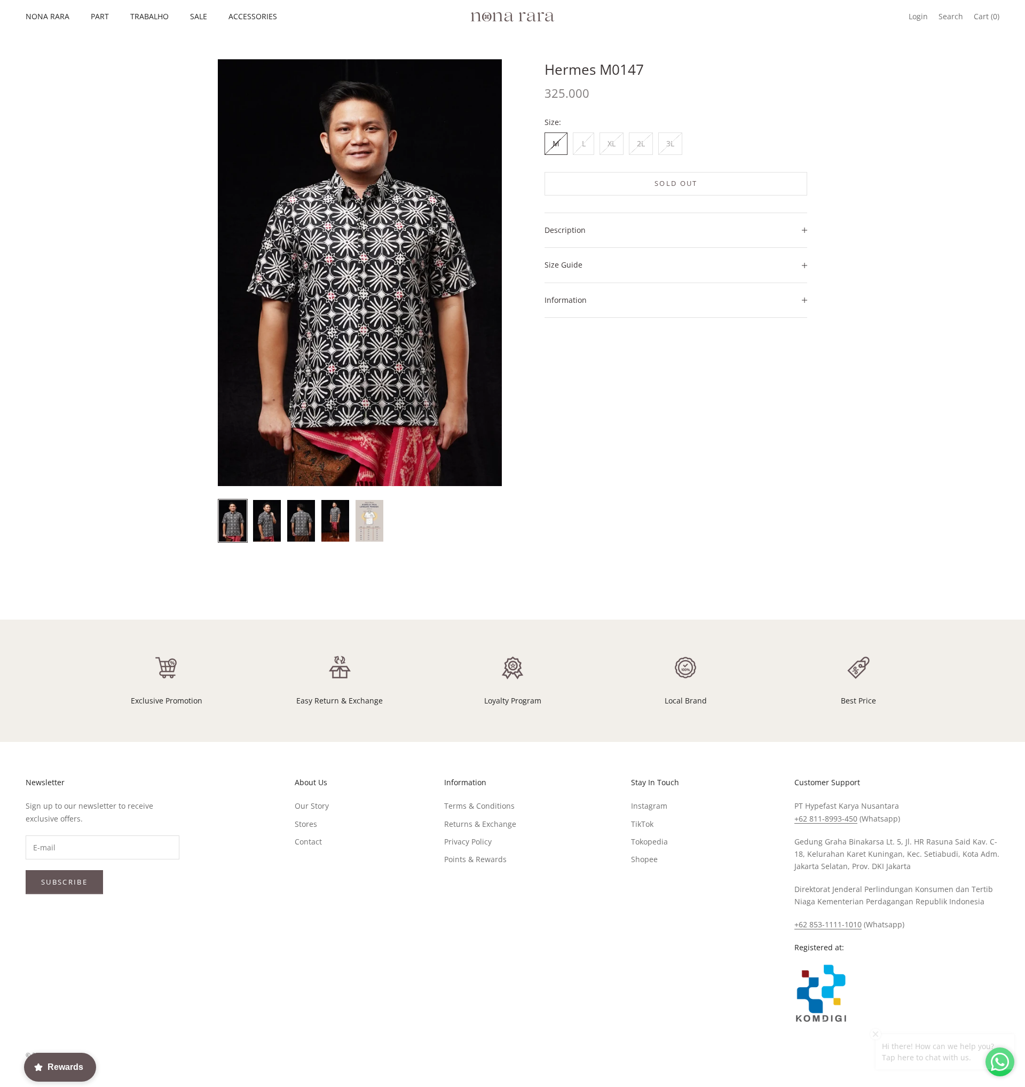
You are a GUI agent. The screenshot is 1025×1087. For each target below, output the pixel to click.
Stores (306, 824)
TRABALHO (149, 16)
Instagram (649, 806)
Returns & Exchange (480, 824)
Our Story (312, 806)
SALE (198, 16)
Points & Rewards (475, 859)
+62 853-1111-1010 (828, 924)
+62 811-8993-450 (825, 819)
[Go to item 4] (335, 521)
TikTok (642, 824)
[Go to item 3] (301, 521)
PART (100, 16)
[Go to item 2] (267, 521)
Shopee (644, 859)
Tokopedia (649, 841)
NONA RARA (47, 16)
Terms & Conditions (479, 806)
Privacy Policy (468, 841)
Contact (308, 841)
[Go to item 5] (369, 521)
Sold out (676, 183)
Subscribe (64, 882)
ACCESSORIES (252, 16)
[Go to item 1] (233, 521)
